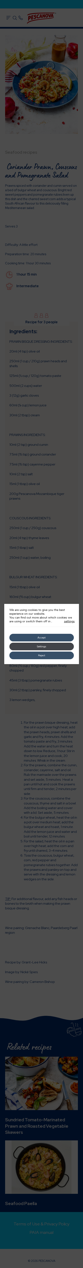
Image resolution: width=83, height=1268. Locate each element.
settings (69, 621)
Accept (41, 637)
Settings (41, 646)
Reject (41, 655)
